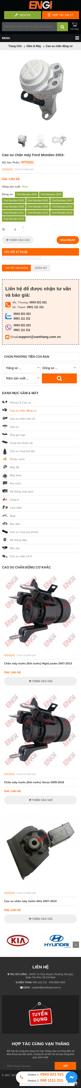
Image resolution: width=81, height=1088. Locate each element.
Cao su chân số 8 (21, 556)
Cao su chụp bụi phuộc (24, 532)
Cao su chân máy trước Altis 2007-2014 (30, 901)
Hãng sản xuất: (11, 186)
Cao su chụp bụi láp (22, 451)
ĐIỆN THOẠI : (25, 982)
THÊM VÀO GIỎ (19, 240)
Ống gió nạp (17, 434)
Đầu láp (14, 548)
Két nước (15, 483)
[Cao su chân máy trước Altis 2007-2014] (40, 886)
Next (76, 945)
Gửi (65, 1066)
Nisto (25, 186)
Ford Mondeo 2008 (14, 206)
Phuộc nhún (17, 459)
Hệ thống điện (18, 540)
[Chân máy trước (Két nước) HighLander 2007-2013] (40, 649)
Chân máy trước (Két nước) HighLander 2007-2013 (38, 663)
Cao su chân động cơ (23, 410)
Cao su (14, 426)
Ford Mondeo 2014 (14, 219)
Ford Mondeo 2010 (62, 206)
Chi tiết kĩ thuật (16, 252)
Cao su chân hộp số (22, 418)
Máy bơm (16, 475)
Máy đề (14, 467)
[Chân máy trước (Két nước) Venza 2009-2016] (40, 767)
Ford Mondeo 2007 (62, 200)
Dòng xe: (7, 194)
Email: (14, 337)
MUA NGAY (68, 240)
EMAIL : (27, 987)
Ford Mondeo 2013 (62, 212)
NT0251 (27, 162)
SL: (4, 229)
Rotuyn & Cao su (20, 402)
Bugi (12, 515)
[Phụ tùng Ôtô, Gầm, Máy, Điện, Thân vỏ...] (40, 7)
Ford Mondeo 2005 (14, 200)
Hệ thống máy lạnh (21, 491)
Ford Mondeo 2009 (38, 206)
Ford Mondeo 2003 (27, 194)
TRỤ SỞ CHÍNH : (19, 974)
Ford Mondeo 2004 (51, 194)
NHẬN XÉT (41, 268)
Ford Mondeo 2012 (38, 212)
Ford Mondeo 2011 (14, 212)
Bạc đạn (15, 523)
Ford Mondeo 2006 (38, 200)
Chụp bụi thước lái (21, 443)
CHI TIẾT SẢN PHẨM (16, 268)
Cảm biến (16, 507)
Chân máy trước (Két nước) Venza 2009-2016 (34, 782)
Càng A (14, 499)
